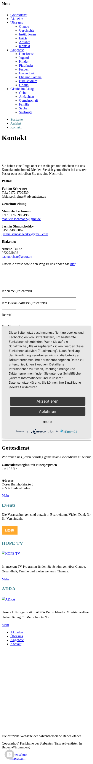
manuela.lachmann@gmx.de (21, 219)
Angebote (17, 50)
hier (72, 264)
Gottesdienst (18, 15)
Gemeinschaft (28, 100)
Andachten (26, 96)
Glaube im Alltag (22, 89)
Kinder (24, 61)
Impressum (17, 758)
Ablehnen (47, 411)
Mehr (5, 495)
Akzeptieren (48, 401)
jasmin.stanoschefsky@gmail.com (25, 234)
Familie (24, 104)
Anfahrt (24, 42)
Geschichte (26, 30)
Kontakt (24, 46)
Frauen (24, 69)
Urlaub (24, 85)
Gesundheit (27, 73)
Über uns (16, 22)
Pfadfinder (26, 65)
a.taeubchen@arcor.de (17, 256)
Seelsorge (25, 112)
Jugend (24, 57)
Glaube (24, 26)
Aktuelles (16, 19)
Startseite (16, 119)
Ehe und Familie (30, 77)
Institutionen (27, 34)
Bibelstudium (28, 81)
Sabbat (23, 108)
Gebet (23, 92)
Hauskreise (26, 54)
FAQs (23, 38)
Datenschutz (18, 754)
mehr (47, 421)
